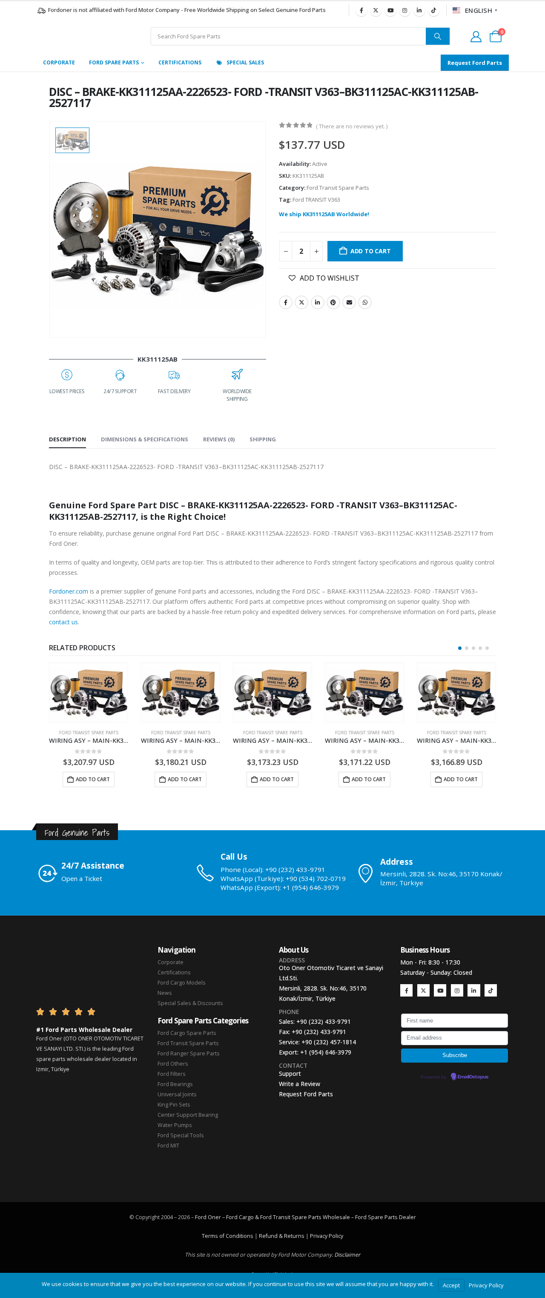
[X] (376, 10)
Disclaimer (347, 1254)
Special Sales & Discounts (190, 1003)
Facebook (286, 302)
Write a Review (299, 1084)
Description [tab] (67, 439)
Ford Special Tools (181, 1135)
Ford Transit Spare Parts (338, 187)
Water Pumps (175, 1125)
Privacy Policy (326, 1236)
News (165, 993)
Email (349, 302)
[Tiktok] (434, 10)
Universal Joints (177, 1094)
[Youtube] (390, 10)
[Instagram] (405, 10)
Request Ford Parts (306, 1094)
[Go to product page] (88, 692)
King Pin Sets (174, 1104)
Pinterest (333, 302)
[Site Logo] (85, 36)
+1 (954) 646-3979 (325, 1052)
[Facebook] (361, 10)
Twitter (301, 302)
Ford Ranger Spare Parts (189, 1053)
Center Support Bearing (188, 1114)
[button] (459, 648)
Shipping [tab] (263, 439)
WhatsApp (365, 302)
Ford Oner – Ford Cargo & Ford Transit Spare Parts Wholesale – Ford (281, 1217)
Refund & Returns (281, 1236)
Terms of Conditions (227, 1236)
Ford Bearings (175, 1084)
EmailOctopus (473, 1077)
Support (290, 1073)
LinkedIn (317, 302)
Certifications (179, 62)
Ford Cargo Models (182, 982)
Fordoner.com (68, 591)
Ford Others (173, 1063)
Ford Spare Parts (114, 62)
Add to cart (370, 251)
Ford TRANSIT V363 (316, 199)
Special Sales (245, 62)
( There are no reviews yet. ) (351, 126)
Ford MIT (168, 1145)
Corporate (59, 62)
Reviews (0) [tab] (219, 439)
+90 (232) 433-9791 (323, 1021)
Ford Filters (172, 1074)
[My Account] (475, 36)
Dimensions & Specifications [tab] (144, 439)
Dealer (407, 1217)
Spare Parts (383, 1217)
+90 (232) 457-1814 (328, 1042)
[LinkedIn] (419, 10)
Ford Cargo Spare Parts (187, 1033)
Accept (451, 1285)
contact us (63, 622)
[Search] (438, 36)
